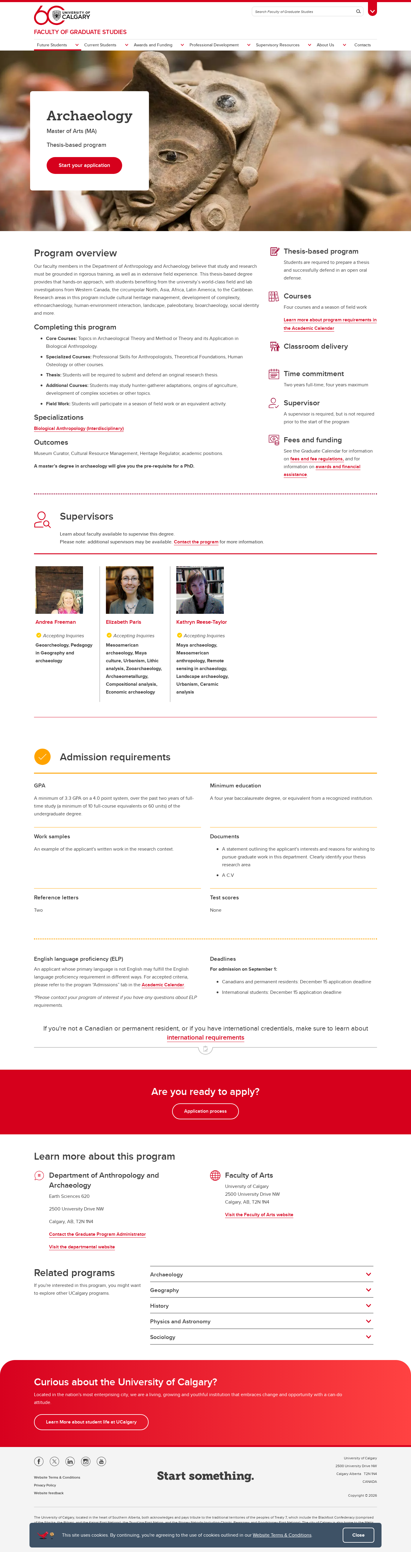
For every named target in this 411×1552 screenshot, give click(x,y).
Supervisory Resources (278, 45)
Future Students (52, 45)
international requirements (205, 1037)
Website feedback (48, 1492)
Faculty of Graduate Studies (80, 31)
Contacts (362, 45)
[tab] (261, 1274)
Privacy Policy (45, 1485)
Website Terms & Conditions (282, 1535)
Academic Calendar (163, 984)
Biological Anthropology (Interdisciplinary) (79, 428)
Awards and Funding (153, 45)
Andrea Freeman (56, 622)
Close (358, 1535)
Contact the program (196, 541)
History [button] (159, 1305)
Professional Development (214, 45)
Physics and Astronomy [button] (180, 1321)
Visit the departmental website (82, 1246)
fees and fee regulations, (317, 458)
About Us (325, 45)
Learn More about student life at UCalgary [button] (91, 1421)
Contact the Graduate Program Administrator (97, 1234)
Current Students (100, 45)
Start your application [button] (84, 165)
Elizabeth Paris (123, 622)
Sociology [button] (162, 1337)
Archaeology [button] (166, 1274)
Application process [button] (205, 1111)
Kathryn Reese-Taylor (201, 622)
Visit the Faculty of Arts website (259, 1214)
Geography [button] (164, 1290)
